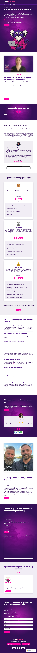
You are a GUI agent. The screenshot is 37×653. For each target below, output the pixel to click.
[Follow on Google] (24, 648)
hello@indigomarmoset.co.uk (14, 644)
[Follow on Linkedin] (19, 648)
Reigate (8, 536)
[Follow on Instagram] (15, 648)
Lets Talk (7, 24)
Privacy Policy (15, 650)
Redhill (12, 536)
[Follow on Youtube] (22, 648)
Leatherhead (29, 535)
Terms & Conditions (21, 650)
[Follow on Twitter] (17, 648)
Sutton (5, 536)
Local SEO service (15, 363)
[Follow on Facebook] (13, 648)
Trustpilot (18, 74)
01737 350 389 (25, 644)
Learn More (8, 591)
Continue (7, 631)
